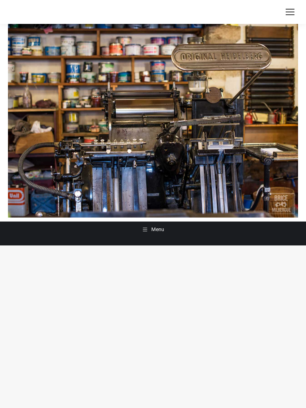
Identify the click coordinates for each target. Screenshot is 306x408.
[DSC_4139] (153, 121)
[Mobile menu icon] (290, 12)
